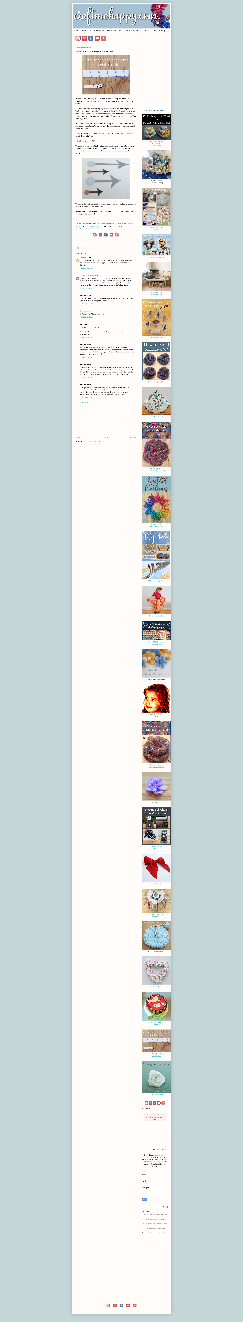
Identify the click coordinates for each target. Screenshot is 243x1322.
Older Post (132, 437)
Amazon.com (147, 1157)
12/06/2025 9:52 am (86, 357)
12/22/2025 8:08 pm (86, 377)
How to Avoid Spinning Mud (156, 382)
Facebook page (93, 226)
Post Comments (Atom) (92, 441)
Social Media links (132, 31)
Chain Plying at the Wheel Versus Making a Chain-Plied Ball (156, 143)
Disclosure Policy (159, 31)
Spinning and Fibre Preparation (93, 31)
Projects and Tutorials (114, 31)
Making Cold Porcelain (156, 1094)
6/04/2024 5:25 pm (86, 337)
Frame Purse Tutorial (156, 417)
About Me (145, 31)
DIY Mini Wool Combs (156, 257)
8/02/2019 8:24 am (86, 288)
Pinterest (81, 229)
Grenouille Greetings (87, 275)
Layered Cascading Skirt (156, 616)
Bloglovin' (89, 229)
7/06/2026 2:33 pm (86, 397)
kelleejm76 (83, 257)
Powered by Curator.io (160, 1149)
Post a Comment (83, 402)
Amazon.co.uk (158, 1155)
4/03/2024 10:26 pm (86, 317)
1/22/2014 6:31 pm (86, 268)
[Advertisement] (105, 419)
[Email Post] (77, 248)
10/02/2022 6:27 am (86, 304)
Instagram (99, 229)
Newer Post (80, 437)
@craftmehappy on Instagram (155, 1234)
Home (76, 31)
